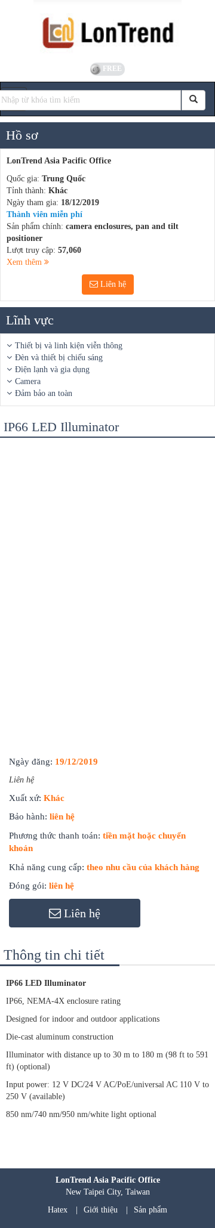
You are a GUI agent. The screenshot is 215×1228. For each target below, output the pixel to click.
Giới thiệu (101, 1209)
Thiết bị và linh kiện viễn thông (68, 345)
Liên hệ (112, 284)
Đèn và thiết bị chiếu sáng (59, 357)
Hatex (57, 1209)
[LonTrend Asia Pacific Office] (107, 30)
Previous (20, 458)
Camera (28, 381)
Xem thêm (25, 262)
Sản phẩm (150, 1209)
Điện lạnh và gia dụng (52, 369)
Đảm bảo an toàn (43, 393)
